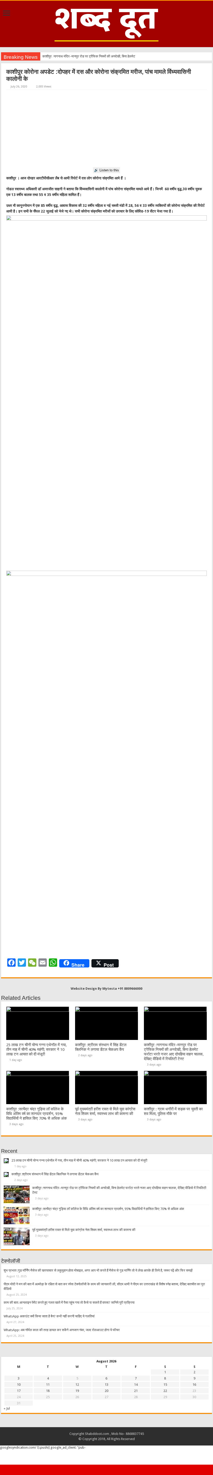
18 (48, 1391)
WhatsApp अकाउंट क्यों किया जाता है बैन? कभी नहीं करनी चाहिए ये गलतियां (49, 1316)
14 (136, 1384)
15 (165, 1384)
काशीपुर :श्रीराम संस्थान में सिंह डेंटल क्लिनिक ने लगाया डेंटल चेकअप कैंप (101, 1047)
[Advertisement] (106, 128)
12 (77, 1384)
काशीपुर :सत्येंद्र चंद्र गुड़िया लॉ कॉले (64, 56)
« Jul (7, 1408)
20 (106, 1391)
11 (48, 1384)
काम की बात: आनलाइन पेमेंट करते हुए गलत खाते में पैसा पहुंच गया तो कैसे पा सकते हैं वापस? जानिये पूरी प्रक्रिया (69, 1302)
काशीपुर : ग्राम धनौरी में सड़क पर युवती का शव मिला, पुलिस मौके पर (173, 1111)
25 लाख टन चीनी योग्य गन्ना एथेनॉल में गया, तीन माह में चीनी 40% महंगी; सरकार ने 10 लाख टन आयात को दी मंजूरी (36, 1049)
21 (136, 1391)
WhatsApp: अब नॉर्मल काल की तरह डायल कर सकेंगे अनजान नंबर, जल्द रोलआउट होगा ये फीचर (62, 1330)
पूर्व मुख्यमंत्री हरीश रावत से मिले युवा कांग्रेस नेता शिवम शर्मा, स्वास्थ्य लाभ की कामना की (105, 1111)
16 (194, 1384)
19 (77, 1391)
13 (106, 1384)
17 (19, 1391)
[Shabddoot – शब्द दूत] (106, 23)
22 (165, 1391)
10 (19, 1384)
